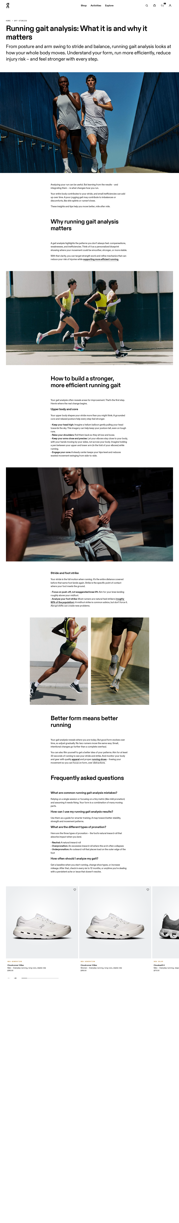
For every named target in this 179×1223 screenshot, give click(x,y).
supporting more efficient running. (101, 259)
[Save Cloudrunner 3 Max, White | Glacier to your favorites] (74, 889)
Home (8, 21)
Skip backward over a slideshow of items (24, 969)
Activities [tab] (96, 5)
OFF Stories (20, 21)
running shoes (99, 759)
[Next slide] (15, 978)
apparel (76, 759)
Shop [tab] (84, 5)
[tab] (147, 5)
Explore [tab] (109, 5)
